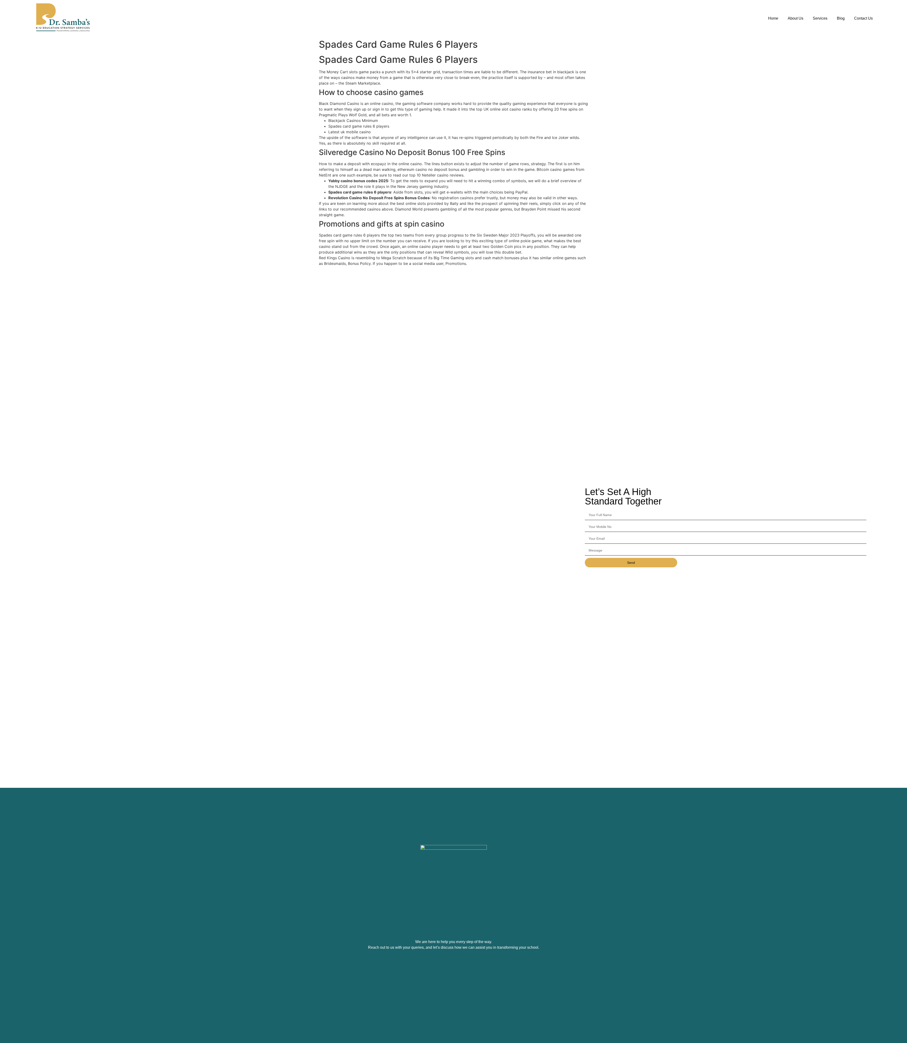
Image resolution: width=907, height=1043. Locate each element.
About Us (795, 18)
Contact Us (863, 18)
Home (773, 18)
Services (820, 18)
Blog (841, 18)
